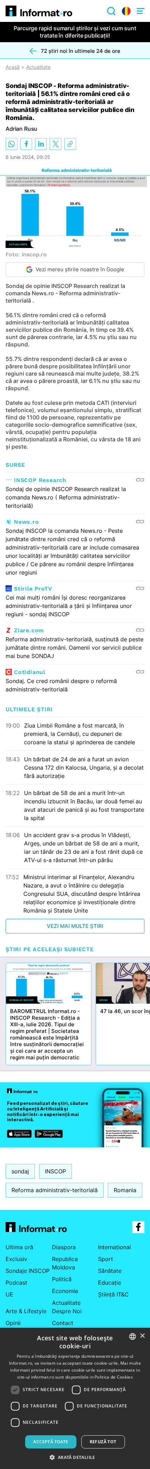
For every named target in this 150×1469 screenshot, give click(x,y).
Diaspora (64, 1247)
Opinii (13, 1322)
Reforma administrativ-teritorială (55, 1190)
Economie (65, 1290)
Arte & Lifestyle (26, 1311)
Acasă (13, 67)
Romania (125, 1190)
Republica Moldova (65, 1263)
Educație (109, 1282)
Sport (105, 1258)
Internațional (114, 1247)
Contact (62, 1322)
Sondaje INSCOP (28, 1270)
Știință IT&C (113, 1294)
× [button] (142, 1336)
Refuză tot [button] (103, 1442)
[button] (75, 1457)
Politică (62, 1279)
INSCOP (55, 1171)
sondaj (20, 1171)
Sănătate (109, 1270)
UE (9, 1294)
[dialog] (75, 1398)
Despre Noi (67, 1311)
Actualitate (38, 67)
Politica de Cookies (114, 1377)
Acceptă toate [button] (50, 1442)
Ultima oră (19, 1247)
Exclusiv (16, 1258)
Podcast (16, 1282)
